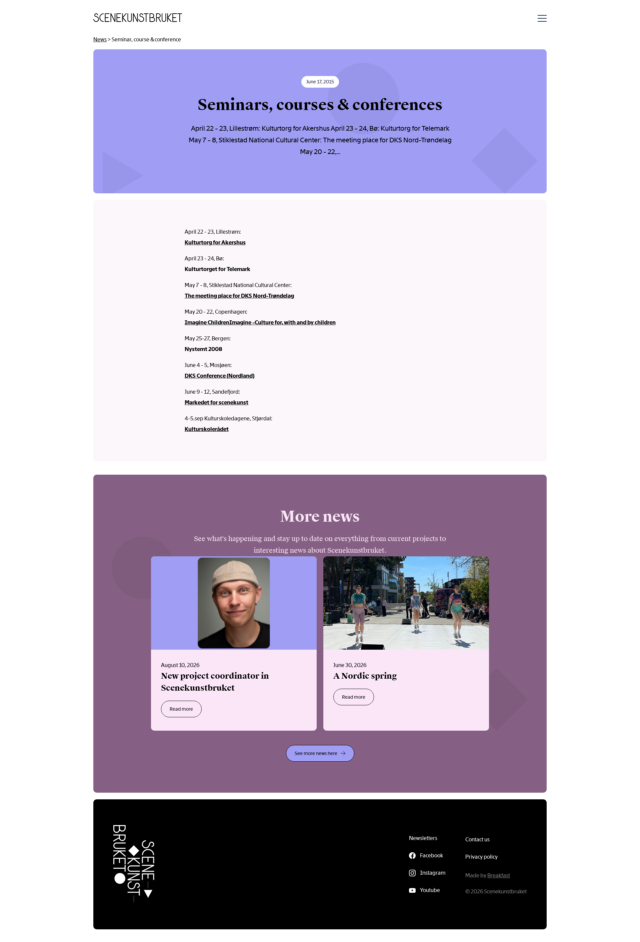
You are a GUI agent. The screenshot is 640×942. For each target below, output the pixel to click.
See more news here (316, 753)
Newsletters (423, 838)
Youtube (430, 890)
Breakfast (498, 875)
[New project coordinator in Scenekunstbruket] (234, 643)
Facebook (431, 855)
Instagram (432, 872)
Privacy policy (481, 856)
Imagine (196, 322)
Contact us (477, 839)
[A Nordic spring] (406, 643)
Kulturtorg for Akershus (215, 242)
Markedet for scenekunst (216, 402)
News (100, 39)
